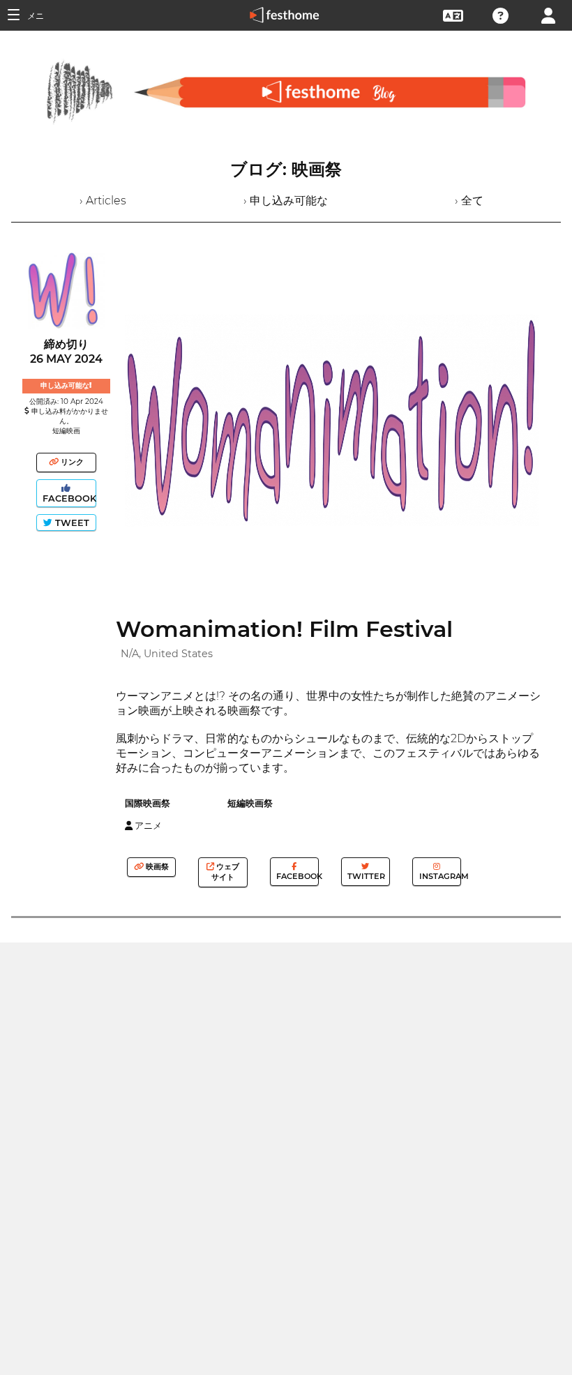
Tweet (70, 523)
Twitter (365, 876)
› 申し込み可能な (285, 200)
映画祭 (156, 866)
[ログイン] (548, 14)
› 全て (469, 200)
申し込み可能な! (65, 385)
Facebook (68, 498)
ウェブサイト (225, 872)
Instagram (439, 876)
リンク (71, 462)
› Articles (103, 200)
